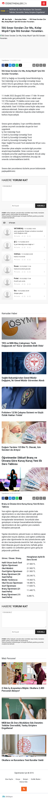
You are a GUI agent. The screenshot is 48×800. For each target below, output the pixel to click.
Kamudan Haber (21, 19)
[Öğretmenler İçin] (14, 3)
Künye (18, 779)
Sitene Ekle (23, 782)
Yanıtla (18, 236)
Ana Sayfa (8, 19)
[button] (37, 65)
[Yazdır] (33, 65)
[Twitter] (6, 65)
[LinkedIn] (13, 65)
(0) (24, 236)
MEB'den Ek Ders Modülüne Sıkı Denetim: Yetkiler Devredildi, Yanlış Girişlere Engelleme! (27, 11)
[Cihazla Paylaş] (20, 65)
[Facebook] (3, 65)
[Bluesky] (10, 65)
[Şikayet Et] (44, 236)
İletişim (25, 779)
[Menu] (44, 3)
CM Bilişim (9, 797)
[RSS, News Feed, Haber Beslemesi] (24, 789)
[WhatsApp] (17, 65)
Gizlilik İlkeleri (35, 779)
